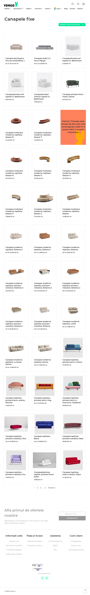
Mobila (7, 8)
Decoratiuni (17, 8)
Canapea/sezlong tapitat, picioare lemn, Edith (44, 474)
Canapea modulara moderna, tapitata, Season (71, 211)
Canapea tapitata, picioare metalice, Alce (15, 437)
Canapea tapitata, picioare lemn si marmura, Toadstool (71, 400)
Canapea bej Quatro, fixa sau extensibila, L (15, 59)
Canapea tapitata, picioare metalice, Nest (72, 437)
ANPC (55, 545)
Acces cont (76, 545)
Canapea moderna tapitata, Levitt (70, 322)
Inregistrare (76, 541)
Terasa (47, 8)
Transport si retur (34, 545)
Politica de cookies (14, 554)
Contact (72, 8)
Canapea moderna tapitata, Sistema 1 (42, 248)
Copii (58, 8)
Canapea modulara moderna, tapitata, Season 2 (42, 211)
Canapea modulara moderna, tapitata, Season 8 (14, 135)
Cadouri (80, 8)
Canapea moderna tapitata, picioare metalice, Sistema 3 (43, 285)
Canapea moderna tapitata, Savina (42, 361)
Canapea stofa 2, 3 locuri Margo (42, 59)
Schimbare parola (76, 550)
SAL (55, 550)
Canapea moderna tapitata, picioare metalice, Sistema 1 (14, 323)
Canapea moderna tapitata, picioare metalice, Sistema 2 (71, 285)
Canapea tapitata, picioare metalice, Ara (15, 473)
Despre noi (14, 541)
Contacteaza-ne (55, 541)
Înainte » (52, 488)
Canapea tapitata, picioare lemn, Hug (42, 399)
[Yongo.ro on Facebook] (42, 579)
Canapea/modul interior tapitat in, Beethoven (42, 96)
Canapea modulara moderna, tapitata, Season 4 (71, 173)
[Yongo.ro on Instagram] (47, 579)
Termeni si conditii (14, 545)
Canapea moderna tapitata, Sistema (70, 248)
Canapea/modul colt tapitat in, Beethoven (15, 95)
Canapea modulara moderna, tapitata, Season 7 (42, 135)
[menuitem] (8, 8)
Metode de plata (34, 541)
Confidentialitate (14, 550)
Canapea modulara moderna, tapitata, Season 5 (42, 173)
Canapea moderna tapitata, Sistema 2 (13, 248)
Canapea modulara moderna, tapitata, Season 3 (14, 211)
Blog (66, 8)
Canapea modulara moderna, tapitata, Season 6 (14, 173)
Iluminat (38, 8)
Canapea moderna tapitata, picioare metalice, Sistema (42, 323)
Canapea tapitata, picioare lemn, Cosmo (72, 361)
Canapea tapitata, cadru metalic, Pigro (71, 473)
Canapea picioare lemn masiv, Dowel (73, 95)
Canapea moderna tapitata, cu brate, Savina (13, 362)
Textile (28, 8)
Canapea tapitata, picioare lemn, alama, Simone (15, 400)
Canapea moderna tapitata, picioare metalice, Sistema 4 (14, 285)
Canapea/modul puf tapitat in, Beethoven (72, 59)
